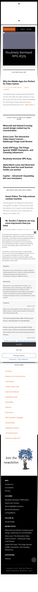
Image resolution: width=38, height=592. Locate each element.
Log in (30, 570)
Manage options (19, 355)
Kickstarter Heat (11, 397)
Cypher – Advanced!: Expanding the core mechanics (18, 177)
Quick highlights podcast (14, 506)
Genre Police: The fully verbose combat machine (20, 197)
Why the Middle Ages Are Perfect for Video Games (19, 82)
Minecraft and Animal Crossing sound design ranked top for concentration (17, 128)
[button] (35, 232)
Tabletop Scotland (12, 428)
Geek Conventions (12, 392)
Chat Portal (9, 381)
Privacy (8, 491)
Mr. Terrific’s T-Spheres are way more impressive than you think (19, 223)
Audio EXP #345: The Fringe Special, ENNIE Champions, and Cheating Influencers (18, 150)
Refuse (19, 350)
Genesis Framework (12, 570)
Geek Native (19, 12)
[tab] (9, 29)
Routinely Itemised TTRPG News (17, 500)
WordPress (23, 570)
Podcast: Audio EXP (12, 438)
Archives (8, 371)
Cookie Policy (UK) (12, 387)
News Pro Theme (24, 568)
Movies (29, 29)
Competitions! (10, 513)
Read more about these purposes (26, 341)
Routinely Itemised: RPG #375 (19, 54)
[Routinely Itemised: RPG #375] (19, 40)
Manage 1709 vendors (10, 341)
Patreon (8, 407)
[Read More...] (30, 105)
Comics (22, 29)
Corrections (9, 488)
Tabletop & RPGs (9, 29)
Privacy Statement (23, 359)
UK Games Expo (11, 433)
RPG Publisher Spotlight (14, 418)
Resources (9, 412)
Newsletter (9, 402)
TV (17, 29)
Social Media (10, 423)
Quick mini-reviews (12, 503)
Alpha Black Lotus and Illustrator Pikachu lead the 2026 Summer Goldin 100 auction (19, 167)
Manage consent (33, 559)
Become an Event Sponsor (15, 376)
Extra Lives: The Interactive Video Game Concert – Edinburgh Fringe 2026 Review (17, 139)
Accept (19, 344)
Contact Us (9, 484)
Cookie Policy (13, 359)
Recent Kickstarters (12, 510)
